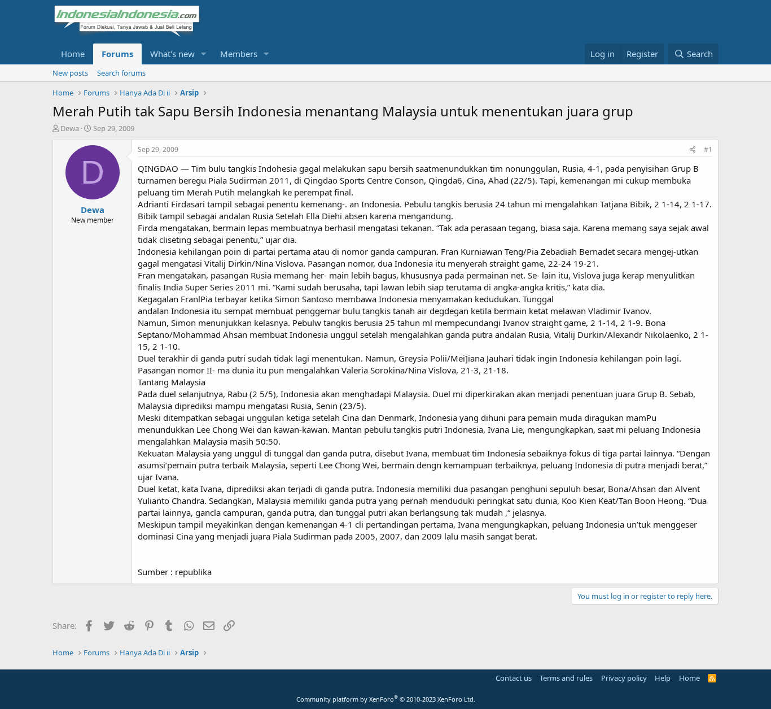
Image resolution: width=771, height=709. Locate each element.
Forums (117, 53)
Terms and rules (566, 678)
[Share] (693, 149)
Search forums (121, 73)
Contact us (514, 678)
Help (663, 678)
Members (238, 53)
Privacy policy (624, 678)
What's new (172, 53)
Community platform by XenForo (385, 699)
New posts (70, 73)
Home (73, 53)
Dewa (69, 128)
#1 (708, 149)
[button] (204, 54)
